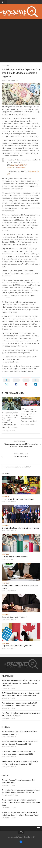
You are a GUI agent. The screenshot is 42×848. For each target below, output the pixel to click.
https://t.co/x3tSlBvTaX (18, 165)
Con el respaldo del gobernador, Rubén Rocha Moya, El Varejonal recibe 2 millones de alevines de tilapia (21, 802)
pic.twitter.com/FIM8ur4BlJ (16, 168)
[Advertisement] (21, 41)
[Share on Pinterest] (26, 382)
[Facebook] (21, 841)
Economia (5, 66)
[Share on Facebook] (16, 382)
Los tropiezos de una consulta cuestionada (18, 499)
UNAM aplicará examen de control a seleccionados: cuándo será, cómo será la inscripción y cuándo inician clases (21, 683)
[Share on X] (6, 382)
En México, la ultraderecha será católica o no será (20, 528)
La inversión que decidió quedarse (15, 557)
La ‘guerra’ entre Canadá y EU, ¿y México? (17, 646)
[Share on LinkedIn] (35, 382)
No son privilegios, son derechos (14, 617)
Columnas (5, 496)
